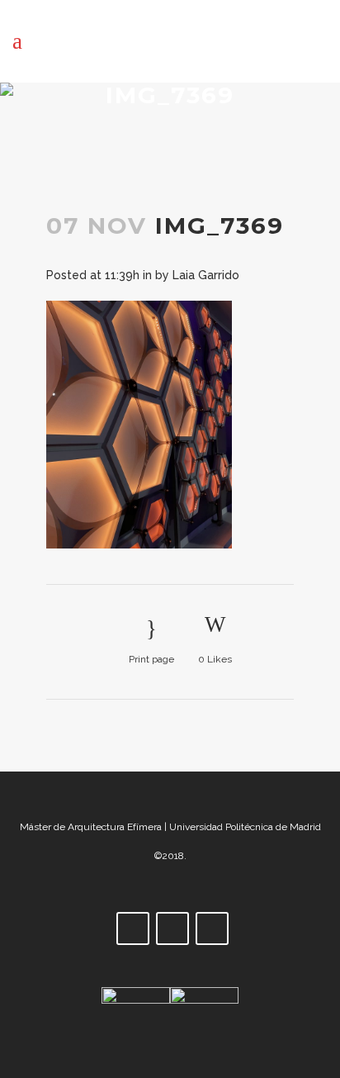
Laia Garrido (205, 275)
